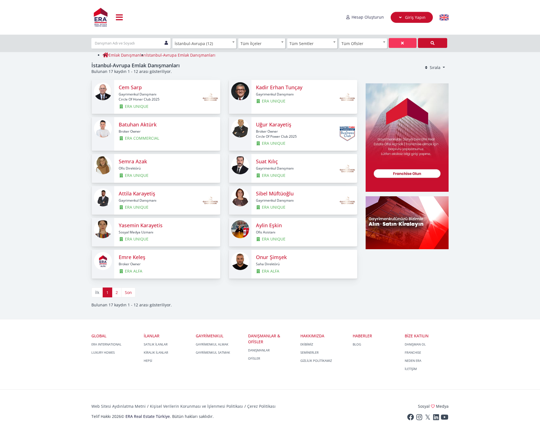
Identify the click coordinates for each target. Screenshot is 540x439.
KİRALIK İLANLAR (156, 352)
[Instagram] (419, 418)
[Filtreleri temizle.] (432, 43)
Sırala (435, 67)
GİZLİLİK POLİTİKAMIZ (316, 360)
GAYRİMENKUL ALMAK (212, 344)
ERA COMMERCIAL (141, 138)
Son (128, 292)
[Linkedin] (436, 418)
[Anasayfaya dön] (106, 55)
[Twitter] (427, 418)
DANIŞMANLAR (259, 350)
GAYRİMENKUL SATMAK (213, 352)
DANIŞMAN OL (415, 344)
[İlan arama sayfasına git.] (407, 222)
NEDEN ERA (413, 360)
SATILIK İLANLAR (156, 344)
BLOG (357, 344)
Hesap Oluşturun (367, 17)
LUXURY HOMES (103, 352)
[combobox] (204, 43)
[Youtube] (444, 418)
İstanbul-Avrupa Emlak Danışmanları (180, 55)
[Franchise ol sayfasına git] (407, 137)
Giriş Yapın (415, 17)
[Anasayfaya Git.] (100, 17)
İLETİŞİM (411, 369)
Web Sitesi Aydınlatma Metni (118, 406)
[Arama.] (403, 43)
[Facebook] (410, 418)
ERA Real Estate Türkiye (147, 416)
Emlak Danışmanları (127, 55)
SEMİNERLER (309, 352)
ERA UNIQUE (136, 106)
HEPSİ (148, 360)
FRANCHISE (413, 352)
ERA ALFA (133, 271)
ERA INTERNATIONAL (106, 344)
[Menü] (119, 17)
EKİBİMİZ (306, 344)
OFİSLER (254, 358)
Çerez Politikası (261, 406)
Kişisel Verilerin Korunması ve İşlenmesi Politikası (196, 406)
